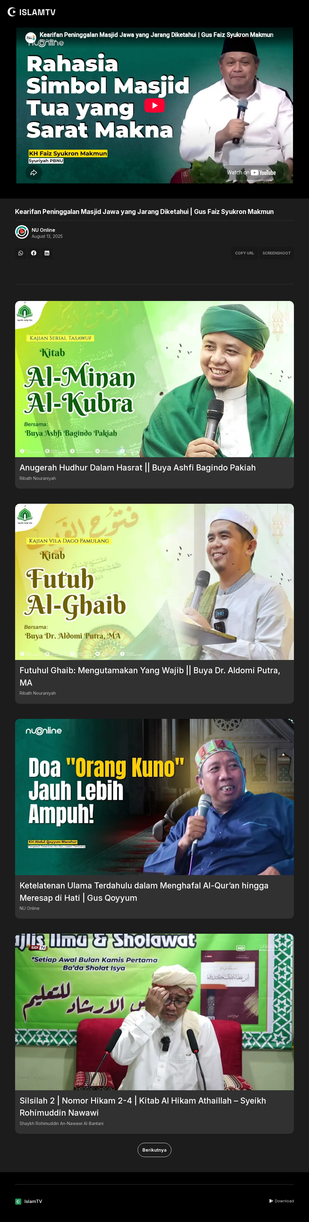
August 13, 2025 (47, 236)
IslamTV (33, 1201)
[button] (21, 253)
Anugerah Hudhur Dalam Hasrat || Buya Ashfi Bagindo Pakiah (138, 468)
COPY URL (244, 253)
